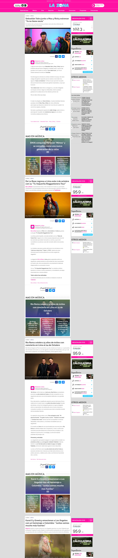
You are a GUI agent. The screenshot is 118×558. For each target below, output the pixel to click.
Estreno (58, 121)
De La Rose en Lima (43, 282)
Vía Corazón (86, 84)
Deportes (51, 10)
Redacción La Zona (39, 61)
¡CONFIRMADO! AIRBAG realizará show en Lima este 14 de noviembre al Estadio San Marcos (87, 88)
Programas (83, 10)
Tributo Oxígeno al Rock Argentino (87, 250)
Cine (42, 10)
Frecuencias (94, 10)
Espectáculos (24, 10)
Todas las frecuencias (82, 33)
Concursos (72, 10)
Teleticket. (57, 190)
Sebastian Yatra (44, 121)
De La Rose (40, 259)
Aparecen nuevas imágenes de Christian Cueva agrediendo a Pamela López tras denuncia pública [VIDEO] (87, 127)
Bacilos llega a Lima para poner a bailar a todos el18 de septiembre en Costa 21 (87, 407)
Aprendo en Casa (50, 1)
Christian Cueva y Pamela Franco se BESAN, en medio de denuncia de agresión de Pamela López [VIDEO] (87, 111)
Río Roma (33, 459)
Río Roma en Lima (41, 459)
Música (35, 10)
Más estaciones (68, 0)
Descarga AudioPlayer (59, 1)
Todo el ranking (88, 72)
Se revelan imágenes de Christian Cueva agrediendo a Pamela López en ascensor (87, 119)
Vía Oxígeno (86, 91)
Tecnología (61, 10)
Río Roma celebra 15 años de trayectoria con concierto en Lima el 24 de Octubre (87, 81)
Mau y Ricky (52, 121)
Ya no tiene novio (35, 121)
